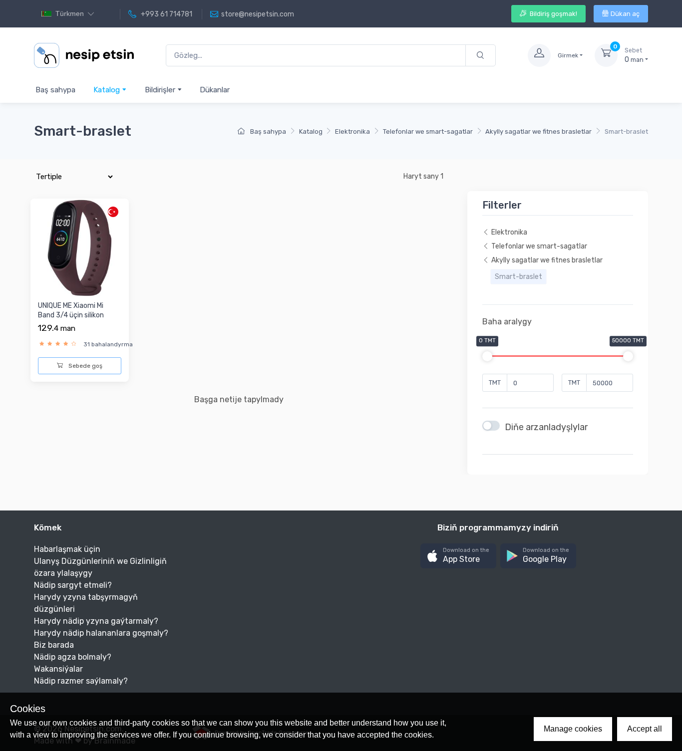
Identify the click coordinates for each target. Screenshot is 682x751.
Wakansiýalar (58, 669)
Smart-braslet (518, 276)
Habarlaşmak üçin (67, 549)
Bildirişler (161, 89)
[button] (458, 556)
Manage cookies (573, 729)
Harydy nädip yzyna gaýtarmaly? (96, 621)
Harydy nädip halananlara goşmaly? (101, 633)
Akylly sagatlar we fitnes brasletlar (538, 131)
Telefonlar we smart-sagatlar (428, 131)
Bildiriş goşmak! (552, 13)
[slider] (487, 356)
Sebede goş (84, 365)
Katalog (107, 89)
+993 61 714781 (165, 14)
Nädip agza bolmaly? (72, 657)
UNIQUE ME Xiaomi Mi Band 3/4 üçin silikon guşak (71, 315)
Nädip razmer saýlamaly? (81, 681)
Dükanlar (215, 89)
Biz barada (54, 645)
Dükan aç (625, 13)
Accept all (644, 729)
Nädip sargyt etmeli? (73, 585)
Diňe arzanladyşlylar (546, 427)
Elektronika (352, 131)
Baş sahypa (55, 89)
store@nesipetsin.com (257, 14)
